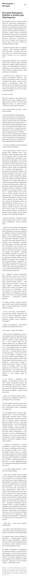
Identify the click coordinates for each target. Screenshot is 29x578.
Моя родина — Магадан (8, 4)
